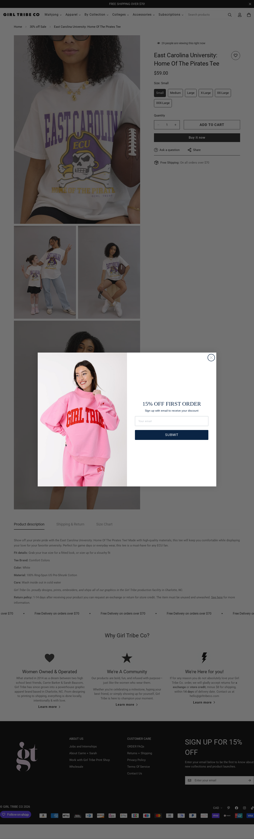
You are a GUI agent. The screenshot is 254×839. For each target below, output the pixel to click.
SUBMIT (171, 435)
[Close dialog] (211, 357)
